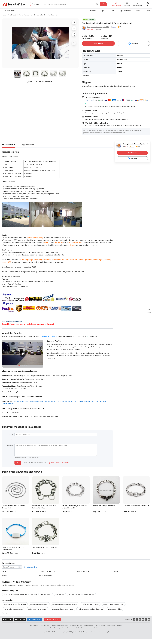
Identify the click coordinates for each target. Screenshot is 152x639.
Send (17, 463)
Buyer (102, 11)
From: (11, 434)
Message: (10, 445)
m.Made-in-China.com (81, 628)
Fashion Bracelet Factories (90, 604)
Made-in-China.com (67, 628)
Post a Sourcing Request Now (59, 463)
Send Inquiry (98, 43)
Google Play (20, 619)
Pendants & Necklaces (46, 571)
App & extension (125, 11)
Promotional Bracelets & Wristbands (15, 594)
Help (113, 11)
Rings (4, 571)
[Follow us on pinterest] (146, 619)
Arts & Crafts (12, 15)
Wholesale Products (76, 625)
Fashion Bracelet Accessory (39, 604)
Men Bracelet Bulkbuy (115, 609)
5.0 (125, 147)
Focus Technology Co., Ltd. (61, 632)
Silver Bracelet (52, 15)
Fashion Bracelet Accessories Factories (64, 604)
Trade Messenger (34, 619)
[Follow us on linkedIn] (149, 619)
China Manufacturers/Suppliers (59, 625)
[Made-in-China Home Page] (13, 4)
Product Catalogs (31, 567)
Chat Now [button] (134, 44)
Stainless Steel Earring (75, 401)
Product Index (111, 625)
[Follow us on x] (137, 619)
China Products (44, 625)
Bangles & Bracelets (82, 571)
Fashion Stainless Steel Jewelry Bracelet (91, 609)
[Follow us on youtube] (143, 619)
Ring (97, 401)
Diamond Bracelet (74, 594)
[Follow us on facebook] (134, 619)
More (4, 613)
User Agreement (87, 632)
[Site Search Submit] (103, 4)
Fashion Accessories (25, 15)
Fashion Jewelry (89, 401)
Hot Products (34, 625)
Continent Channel (100, 625)
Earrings (115, 571)
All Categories (9, 11)
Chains (4, 575)
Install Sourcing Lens (53, 619)
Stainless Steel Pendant (59, 401)
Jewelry (16, 401)
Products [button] (35, 4)
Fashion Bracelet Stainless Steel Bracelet (136, 506)
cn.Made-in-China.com (95, 628)
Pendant (5, 404)
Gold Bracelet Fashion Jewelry (37, 609)
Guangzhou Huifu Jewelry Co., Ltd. (98, 27)
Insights (119, 625)
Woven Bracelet (89, 594)
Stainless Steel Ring (43, 401)
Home (4, 15)
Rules (148, 11)
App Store (7, 619)
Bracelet (11, 404)
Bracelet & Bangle (39, 15)
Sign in (148, 5)
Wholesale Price (88, 625)
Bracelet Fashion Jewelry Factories (15, 604)
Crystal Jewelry (46, 594)
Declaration (98, 632)
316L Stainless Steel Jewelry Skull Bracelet (45, 547)
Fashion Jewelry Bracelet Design (113, 604)
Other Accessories (45, 575)
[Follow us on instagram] (140, 619)
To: (12, 440)
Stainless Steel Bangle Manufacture (104, 506)
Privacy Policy (108, 632)
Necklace (103, 401)
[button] (97, 4)
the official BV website (49, 336)
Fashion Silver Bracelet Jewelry (13, 609)
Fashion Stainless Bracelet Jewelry (62, 609)
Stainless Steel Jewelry (28, 401)
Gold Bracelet (60, 594)
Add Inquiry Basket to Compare (40, 81)
